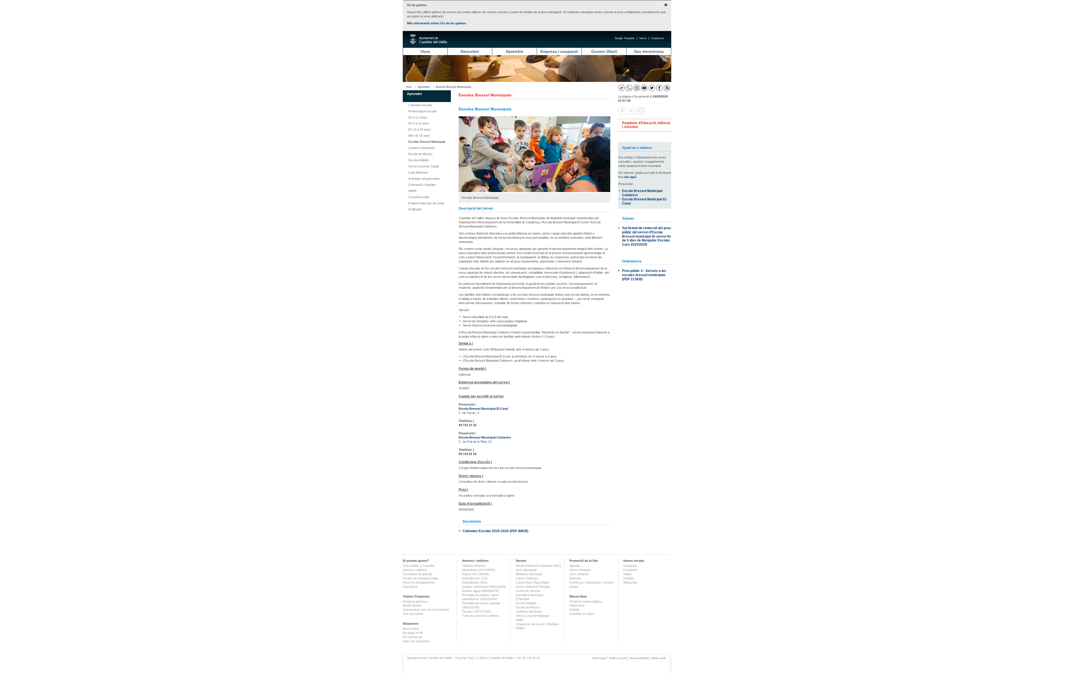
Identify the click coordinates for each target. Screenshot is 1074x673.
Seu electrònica (649, 51)
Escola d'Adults (418, 160)
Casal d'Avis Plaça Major (532, 582)
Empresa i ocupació (559, 51)
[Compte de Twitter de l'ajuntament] (652, 88)
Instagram (630, 565)
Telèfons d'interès (474, 565)
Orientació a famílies (422, 184)
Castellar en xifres (581, 613)
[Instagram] (636, 88)
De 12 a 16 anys (419, 129)
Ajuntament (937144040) (478, 570)
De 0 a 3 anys (417, 117)
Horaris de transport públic (421, 578)
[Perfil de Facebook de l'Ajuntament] (659, 88)
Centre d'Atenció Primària (533, 586)
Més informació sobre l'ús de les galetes (436, 23)
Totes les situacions (416, 641)
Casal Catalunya (527, 578)
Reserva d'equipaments (419, 582)
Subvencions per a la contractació (426, 609)
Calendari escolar (420, 105)
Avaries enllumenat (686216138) (484, 586)
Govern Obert (604, 51)
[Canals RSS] (667, 88)
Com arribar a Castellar (418, 565)
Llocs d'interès (579, 574)
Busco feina (411, 628)
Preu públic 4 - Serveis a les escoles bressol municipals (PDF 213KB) (644, 275)
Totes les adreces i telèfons (480, 615)
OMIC (520, 620)
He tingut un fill (412, 632)
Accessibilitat (639, 658)
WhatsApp (630, 582)
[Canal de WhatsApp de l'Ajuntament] (629, 88)
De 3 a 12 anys (418, 123)
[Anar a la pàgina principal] (428, 39)
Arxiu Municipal (526, 570)
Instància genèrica (415, 601)
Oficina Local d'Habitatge (532, 615)
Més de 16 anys (419, 135)
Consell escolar (418, 197)
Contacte (656, 38)
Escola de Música (420, 154)
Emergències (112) (475, 578)
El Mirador (415, 209)
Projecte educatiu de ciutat (426, 203)
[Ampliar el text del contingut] (622, 113)
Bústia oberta (412, 605)
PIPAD (520, 628)
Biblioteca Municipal (529, 574)
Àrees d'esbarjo (580, 570)
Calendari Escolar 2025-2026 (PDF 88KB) (495, 531)
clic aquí (630, 177)
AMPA (412, 191)
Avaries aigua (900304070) (480, 591)
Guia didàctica (418, 172)
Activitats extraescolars (424, 178)
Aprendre (514, 51)
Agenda (574, 565)
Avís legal (599, 658)
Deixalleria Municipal (529, 595)
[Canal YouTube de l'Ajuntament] (644, 88)
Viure (425, 51)
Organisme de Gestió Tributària (537, 624)
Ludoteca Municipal (421, 148)
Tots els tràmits (413, 613)
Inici (641, 38)
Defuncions (577, 605)
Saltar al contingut (181, 33)
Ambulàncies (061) (474, 582)
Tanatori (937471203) (476, 611)
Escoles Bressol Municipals (453, 87)
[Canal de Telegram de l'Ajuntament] (621, 88)
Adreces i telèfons (415, 570)
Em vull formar (412, 637)
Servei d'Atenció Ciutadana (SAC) (538, 565)
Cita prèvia (410, 586)
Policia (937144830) (475, 574)
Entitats (574, 609)
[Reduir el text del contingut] (632, 113)
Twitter (627, 574)
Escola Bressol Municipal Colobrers (485, 437)
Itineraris (575, 578)
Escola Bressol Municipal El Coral (483, 408)
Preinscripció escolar (422, 111)
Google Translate (625, 38)
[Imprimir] (641, 113)
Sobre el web (618, 658)
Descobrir (470, 51)
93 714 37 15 (467, 425)
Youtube (628, 578)
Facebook (630, 570)
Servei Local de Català (423, 166)
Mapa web (659, 658)
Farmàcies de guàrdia (417, 574)
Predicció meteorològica (585, 601)
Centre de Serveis (528, 591)
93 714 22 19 (467, 454)
